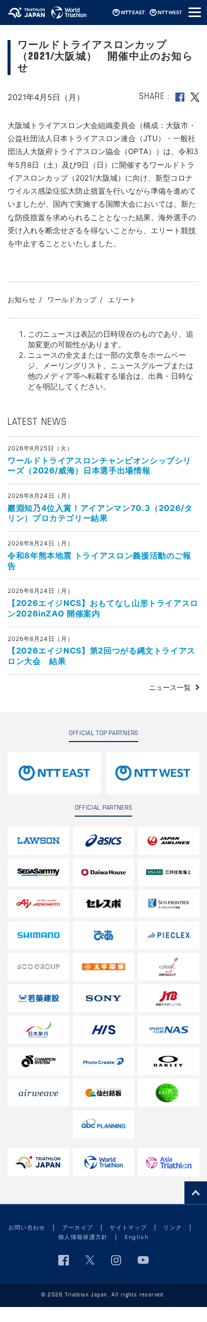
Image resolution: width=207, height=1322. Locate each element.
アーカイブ (77, 1227)
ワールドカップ (71, 299)
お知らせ (22, 299)
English (137, 1236)
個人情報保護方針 (83, 1236)
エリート (122, 299)
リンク (172, 1227)
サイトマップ (128, 1227)
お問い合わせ (27, 1227)
